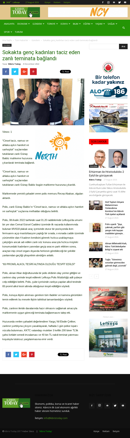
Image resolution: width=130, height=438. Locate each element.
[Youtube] (125, 2)
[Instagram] (108, 2)
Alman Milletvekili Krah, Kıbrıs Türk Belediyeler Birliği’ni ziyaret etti (116, 246)
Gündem (37, 23)
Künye (47, 2)
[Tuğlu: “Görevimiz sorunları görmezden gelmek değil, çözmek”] (96, 262)
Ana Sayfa (7, 40)
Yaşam (98, 23)
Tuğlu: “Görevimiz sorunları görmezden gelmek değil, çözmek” (116, 262)
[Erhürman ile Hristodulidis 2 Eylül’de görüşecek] (108, 158)
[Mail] (113, 2)
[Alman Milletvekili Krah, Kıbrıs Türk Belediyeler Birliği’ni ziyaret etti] (96, 246)
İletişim (67, 2)
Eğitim (86, 23)
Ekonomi (22, 23)
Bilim (75, 23)
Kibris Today (14, 64)
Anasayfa (9, 23)
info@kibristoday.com (56, 418)
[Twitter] (119, 2)
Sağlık (111, 23)
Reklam (57, 2)
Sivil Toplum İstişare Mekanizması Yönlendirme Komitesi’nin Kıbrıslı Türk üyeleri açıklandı (115, 208)
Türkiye (51, 23)
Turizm (19, 31)
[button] (124, 28)
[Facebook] (102, 2)
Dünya (64, 23)
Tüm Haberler (21, 40)
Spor (7, 31)
